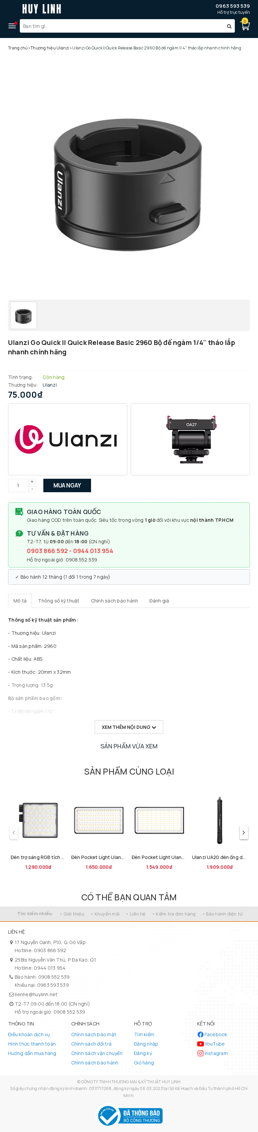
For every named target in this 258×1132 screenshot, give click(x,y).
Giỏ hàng (144, 1062)
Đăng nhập (146, 1044)
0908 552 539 (54, 977)
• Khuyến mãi (105, 914)
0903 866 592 (48, 551)
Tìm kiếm (144, 1034)
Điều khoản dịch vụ (29, 1034)
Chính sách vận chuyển (97, 1053)
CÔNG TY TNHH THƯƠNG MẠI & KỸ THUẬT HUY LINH (131, 1082)
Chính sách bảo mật (94, 1034)
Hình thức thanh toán (32, 1044)
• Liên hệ (135, 914)
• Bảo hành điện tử (222, 914)
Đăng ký (143, 1053)
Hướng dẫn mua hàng (32, 1053)
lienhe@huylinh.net (36, 994)
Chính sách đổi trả (91, 1044)
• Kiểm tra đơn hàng (174, 914)
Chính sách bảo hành (95, 1062)
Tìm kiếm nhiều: (35, 913)
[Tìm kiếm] (229, 26)
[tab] (20, 601)
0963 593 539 (233, 5)
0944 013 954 (93, 551)
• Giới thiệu (71, 914)
